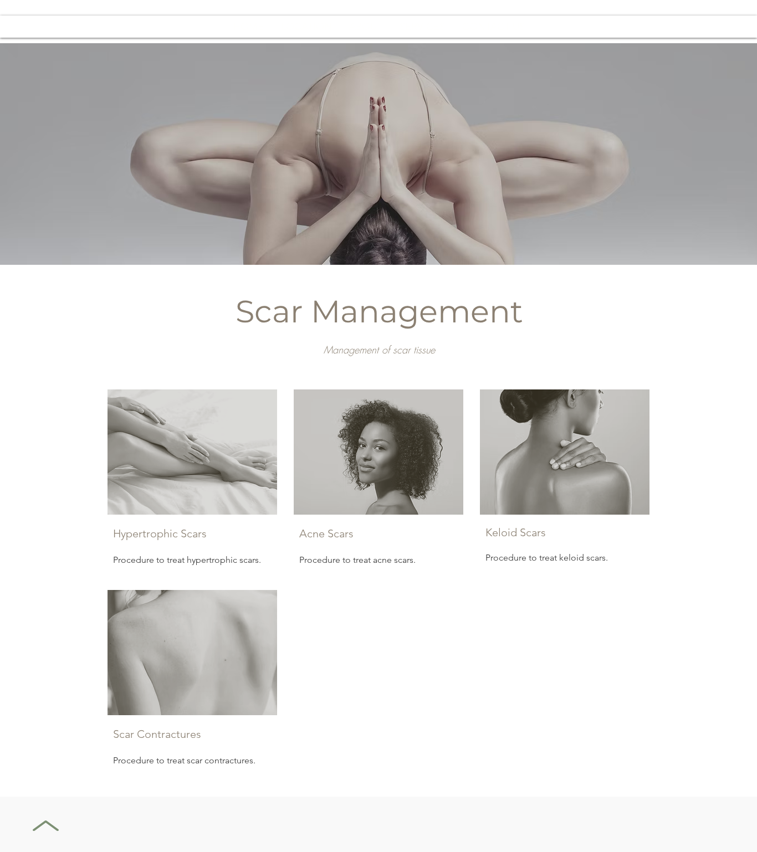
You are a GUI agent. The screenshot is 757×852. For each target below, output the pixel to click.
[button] (422, 27)
